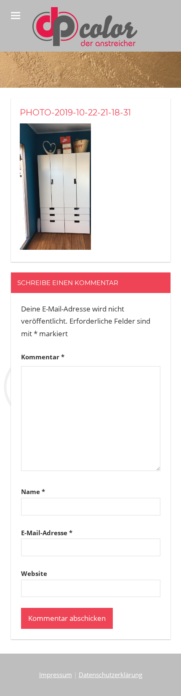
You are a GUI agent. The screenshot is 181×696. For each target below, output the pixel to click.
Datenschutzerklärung (110, 674)
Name (33, 491)
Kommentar (42, 357)
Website (34, 573)
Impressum (55, 674)
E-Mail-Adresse (46, 533)
